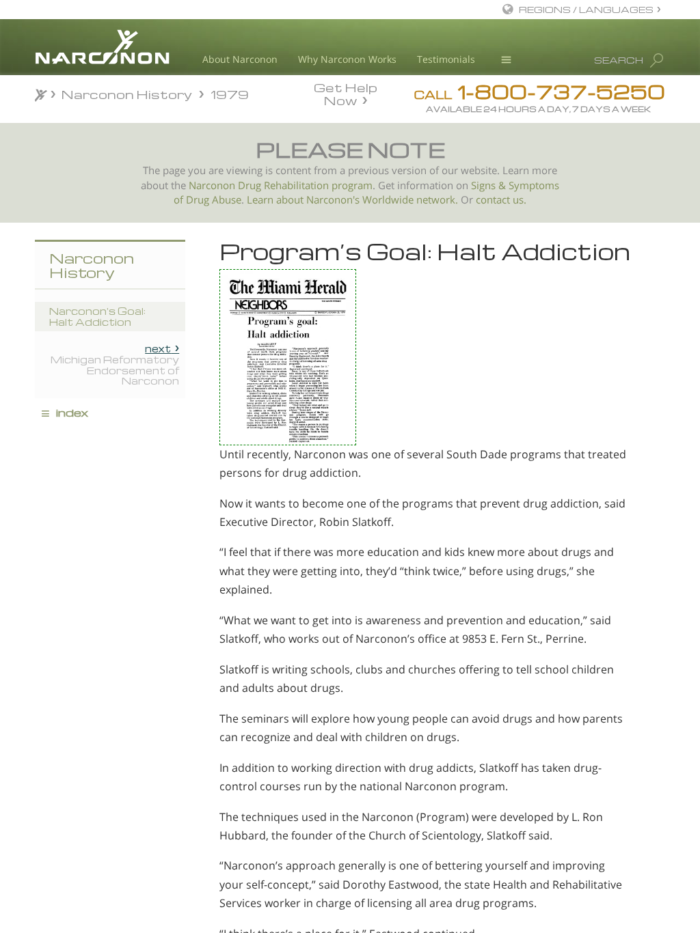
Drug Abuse (213, 200)
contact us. (501, 200)
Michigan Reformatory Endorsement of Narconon (115, 364)
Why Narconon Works (347, 59)
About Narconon (240, 59)
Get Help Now (345, 93)
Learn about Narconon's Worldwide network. (352, 200)
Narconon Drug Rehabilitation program (281, 185)
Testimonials (446, 59)
